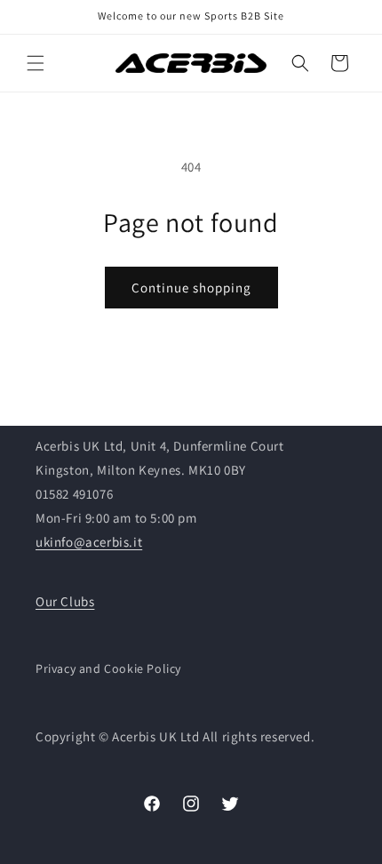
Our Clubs (65, 601)
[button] (35, 63)
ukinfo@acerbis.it (89, 541)
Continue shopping (191, 287)
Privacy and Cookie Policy (108, 668)
